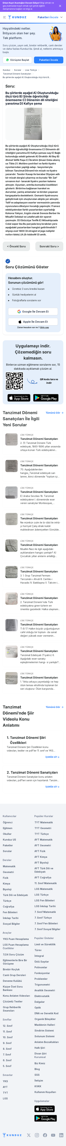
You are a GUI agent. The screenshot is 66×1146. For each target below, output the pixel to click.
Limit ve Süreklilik (45, 944)
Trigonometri (42, 984)
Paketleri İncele (48, 59)
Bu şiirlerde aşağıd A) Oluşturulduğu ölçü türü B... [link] (26, 77)
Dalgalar (40, 1001)
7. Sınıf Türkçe (43, 917)
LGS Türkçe (42, 894)
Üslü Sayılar (42, 961)
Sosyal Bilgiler (11, 923)
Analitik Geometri (45, 990)
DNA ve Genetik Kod (46, 1013)
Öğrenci (8, 822)
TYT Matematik (44, 822)
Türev (38, 950)
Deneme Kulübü (12, 980)
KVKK (38, 1086)
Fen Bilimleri (10, 912)
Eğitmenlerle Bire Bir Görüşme (15, 962)
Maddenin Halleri (45, 1024)
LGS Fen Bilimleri (45, 900)
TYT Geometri (43, 828)
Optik (38, 1007)
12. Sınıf (7, 1025)
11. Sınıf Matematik (46, 883)
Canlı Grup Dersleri (14, 975)
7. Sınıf (7, 1054)
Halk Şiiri (40, 1047)
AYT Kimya (41, 856)
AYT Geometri (43, 845)
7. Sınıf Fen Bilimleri (46, 923)
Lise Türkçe (31, 70)
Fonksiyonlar (42, 973)
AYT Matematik (43, 839)
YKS (5, 1081)
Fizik (5, 877)
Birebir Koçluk (11, 969)
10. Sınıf (8, 1037)
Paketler (8, 845)
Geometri (8, 872)
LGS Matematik (44, 889)
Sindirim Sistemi (44, 1030)
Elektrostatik (42, 996)
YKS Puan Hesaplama (16, 939)
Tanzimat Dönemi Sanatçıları (17, 73)
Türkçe (7, 900)
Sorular (17, 70)
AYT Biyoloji (42, 862)
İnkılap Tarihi (10, 918)
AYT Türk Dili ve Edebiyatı (44, 870)
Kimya (6, 883)
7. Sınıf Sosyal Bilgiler (47, 929)
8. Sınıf (7, 1048)
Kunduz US (9, 839)
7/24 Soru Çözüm (13, 954)
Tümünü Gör (53, 412)
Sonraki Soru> (49, 246)
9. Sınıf (7, 1043)
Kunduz (6, 70)
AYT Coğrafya (43, 877)
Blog (37, 1069)
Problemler (41, 978)
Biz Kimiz (40, 1063)
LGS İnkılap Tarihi (45, 906)
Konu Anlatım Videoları (16, 995)
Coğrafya (8, 906)
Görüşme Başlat (19, 59)
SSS (37, 1074)
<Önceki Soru (16, 246)
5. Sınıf (7, 1066)
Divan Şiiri (41, 1053)
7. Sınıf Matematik (45, 911)
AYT (5, 1087)
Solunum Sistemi (44, 1036)
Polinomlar (41, 967)
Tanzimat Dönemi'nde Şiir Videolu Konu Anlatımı (31, 716)
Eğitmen (7, 828)
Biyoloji (7, 889)
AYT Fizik (40, 851)
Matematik (9, 866)
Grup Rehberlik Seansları (12, 1009)
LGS (5, 1098)
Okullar (7, 833)
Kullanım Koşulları (45, 1092)
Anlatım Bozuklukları (47, 1042)
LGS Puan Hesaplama (16, 944)
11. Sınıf (7, 1031)
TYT (5, 1092)
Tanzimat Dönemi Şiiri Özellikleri (28, 740)
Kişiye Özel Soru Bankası (13, 988)
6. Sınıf (7, 1060)
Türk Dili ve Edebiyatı (15, 895)
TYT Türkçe (42, 833)
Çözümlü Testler (13, 1001)
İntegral (39, 955)
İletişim (39, 1080)
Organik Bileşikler (45, 1019)
